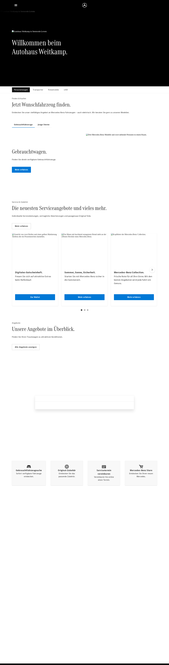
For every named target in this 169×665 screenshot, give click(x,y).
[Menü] (16, 5)
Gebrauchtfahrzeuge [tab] (23, 124)
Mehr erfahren (21, 169)
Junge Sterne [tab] (43, 124)
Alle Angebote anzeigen (26, 347)
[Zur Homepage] (84, 5)
